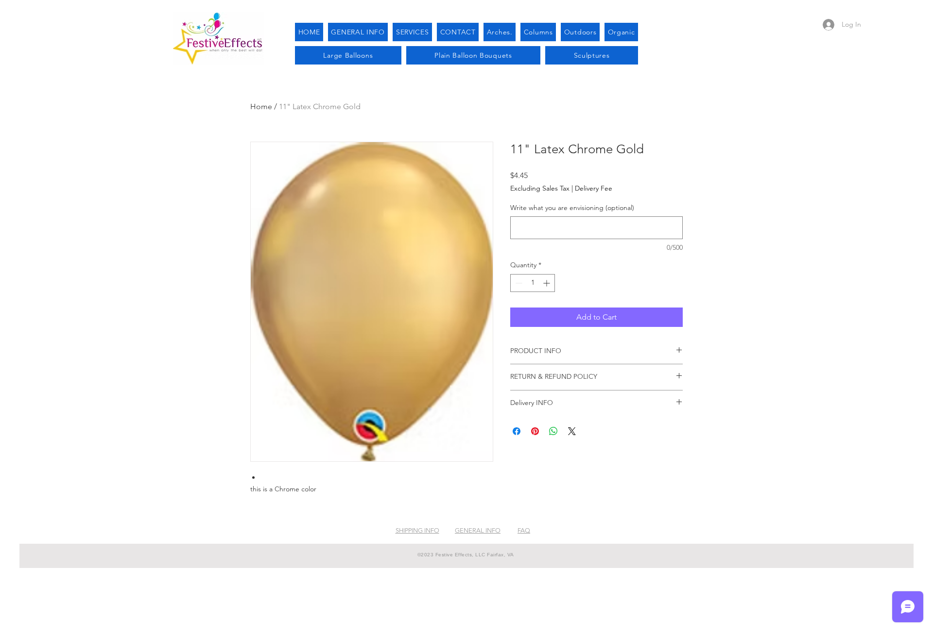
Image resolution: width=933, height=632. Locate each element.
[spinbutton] (532, 283)
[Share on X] (572, 431)
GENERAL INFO (478, 530)
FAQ (524, 530)
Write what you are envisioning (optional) (572, 207)
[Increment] (547, 283)
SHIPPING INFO (417, 530)
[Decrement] (518, 283)
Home (261, 106)
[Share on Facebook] (516, 431)
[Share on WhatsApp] (553, 431)
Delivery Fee (593, 188)
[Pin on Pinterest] (535, 431)
